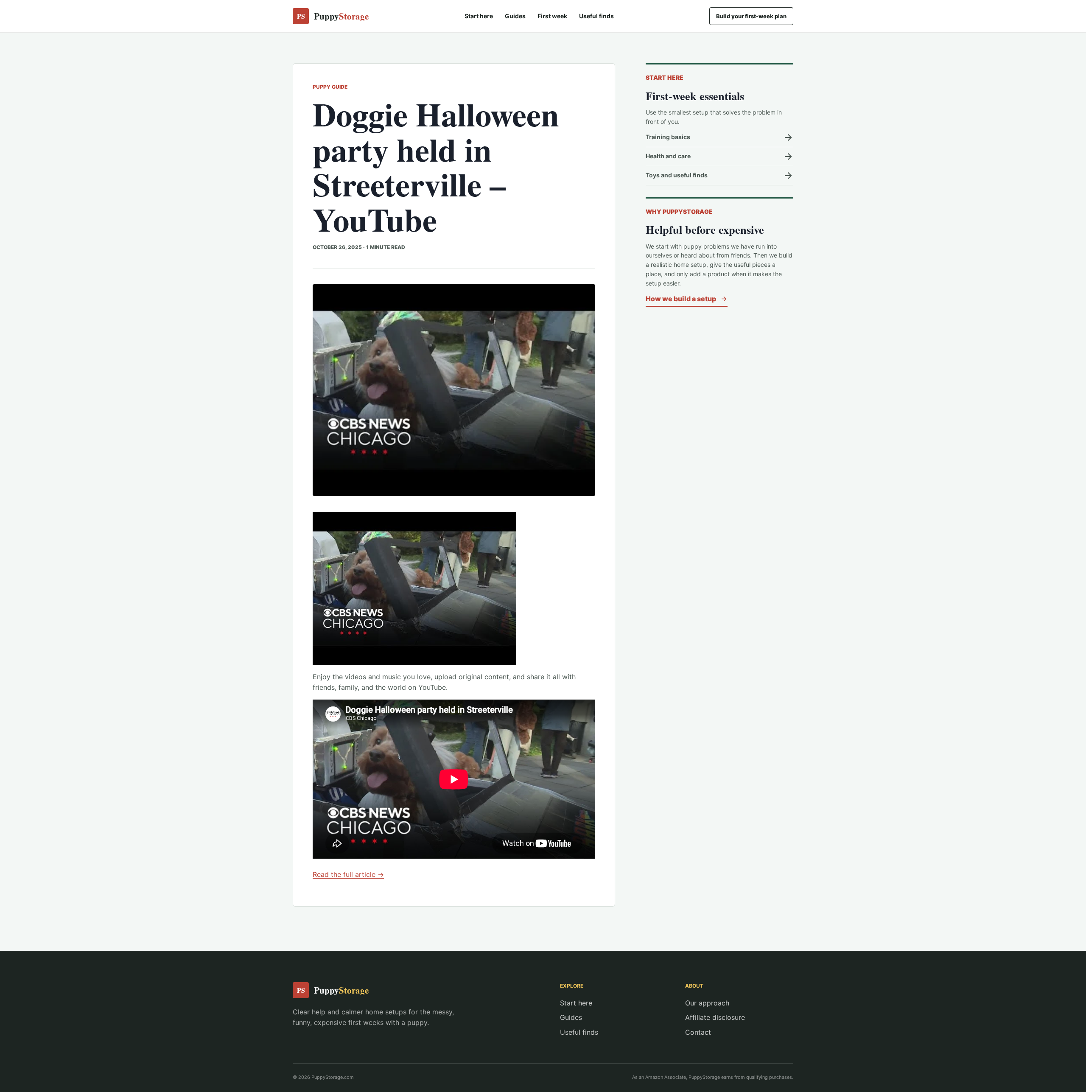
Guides (515, 16)
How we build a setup (681, 298)
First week (552, 16)
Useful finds (596, 16)
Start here (479, 16)
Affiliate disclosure (715, 1017)
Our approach (707, 1003)
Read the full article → (348, 874)
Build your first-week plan (751, 16)
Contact (698, 1032)
